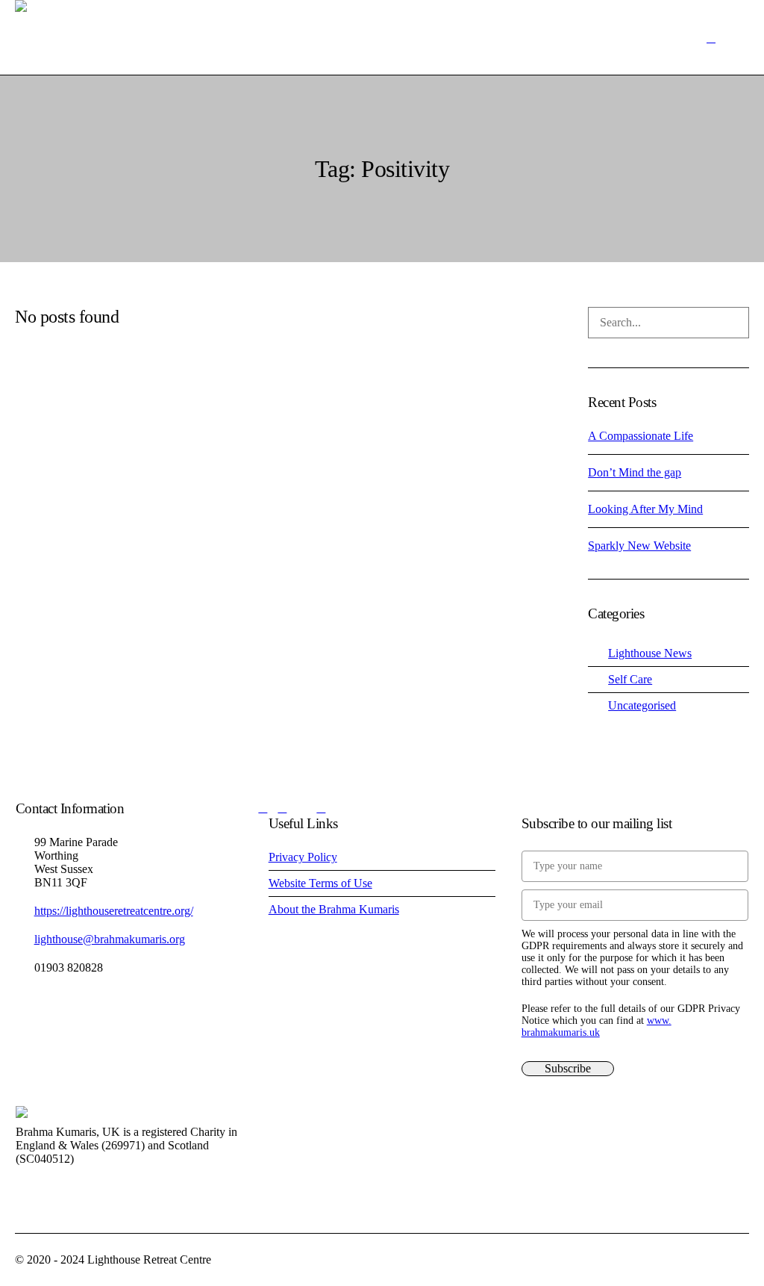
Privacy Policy (303, 857)
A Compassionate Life (640, 435)
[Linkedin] (320, 808)
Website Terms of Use (320, 883)
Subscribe (568, 1068)
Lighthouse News (650, 653)
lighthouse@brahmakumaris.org (109, 939)
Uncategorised (642, 705)
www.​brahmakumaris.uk (596, 1026)
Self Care (630, 679)
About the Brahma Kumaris (334, 909)
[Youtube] (282, 808)
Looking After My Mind (645, 509)
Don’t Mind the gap (634, 472)
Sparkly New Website (639, 545)
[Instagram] (301, 808)
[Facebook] (262, 808)
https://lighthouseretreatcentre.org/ (113, 910)
